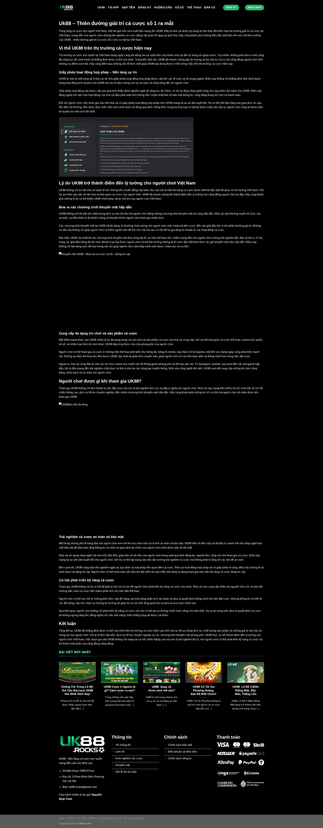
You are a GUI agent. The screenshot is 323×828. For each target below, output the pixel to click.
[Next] (264, 690)
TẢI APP (113, 7)
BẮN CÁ (209, 7)
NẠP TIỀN (128, 7)
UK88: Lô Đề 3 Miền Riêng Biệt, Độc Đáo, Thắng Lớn (245, 690)
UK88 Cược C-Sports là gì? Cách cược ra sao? (119, 688)
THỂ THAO (194, 7)
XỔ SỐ (179, 7)
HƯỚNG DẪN (163, 7)
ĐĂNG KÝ (144, 7)
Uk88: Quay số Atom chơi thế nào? (161, 688)
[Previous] (58, 690)
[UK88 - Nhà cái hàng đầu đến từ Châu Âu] (76, 7)
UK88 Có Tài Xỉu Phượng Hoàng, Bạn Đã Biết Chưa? (203, 690)
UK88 (101, 7)
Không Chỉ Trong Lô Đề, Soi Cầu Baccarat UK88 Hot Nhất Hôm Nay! (77, 690)
